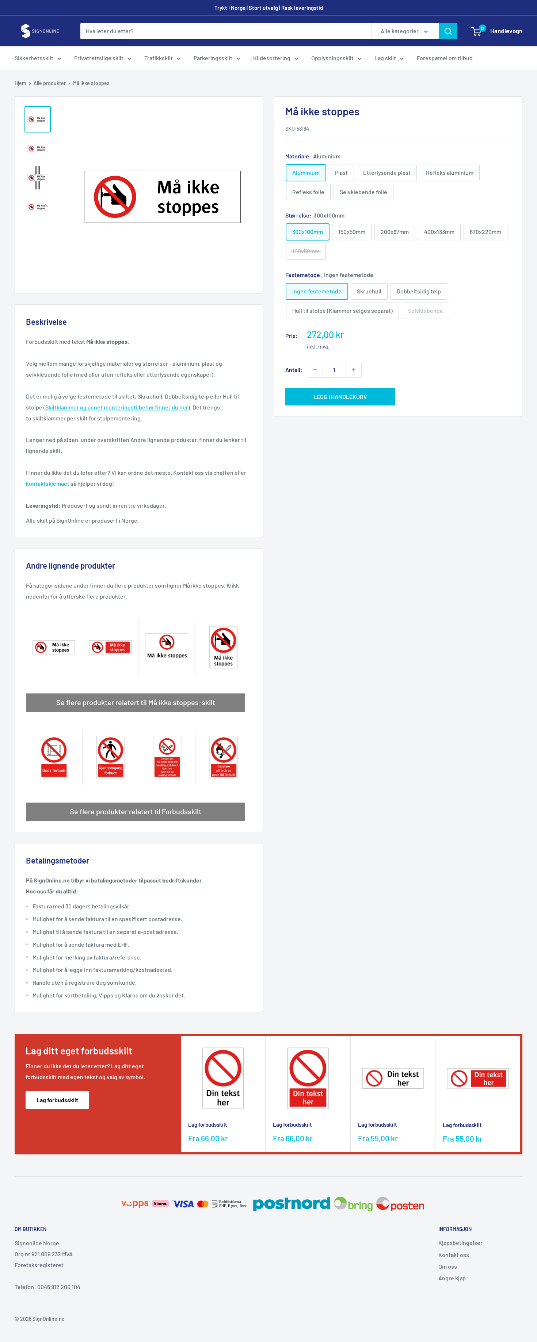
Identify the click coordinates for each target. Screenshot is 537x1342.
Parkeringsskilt (213, 57)
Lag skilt (385, 57)
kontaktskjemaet (47, 483)
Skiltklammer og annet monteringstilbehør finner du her (116, 407)
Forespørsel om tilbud (445, 57)
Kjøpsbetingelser (460, 1242)
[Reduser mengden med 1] (315, 369)
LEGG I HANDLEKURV (340, 396)
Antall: (293, 369)
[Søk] (448, 31)
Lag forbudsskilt (57, 1099)
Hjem (20, 83)
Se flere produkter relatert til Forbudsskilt (135, 811)
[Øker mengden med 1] (353, 369)
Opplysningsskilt (332, 57)
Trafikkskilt (158, 57)
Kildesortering (271, 57)
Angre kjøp (452, 1277)
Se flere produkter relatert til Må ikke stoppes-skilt (135, 702)
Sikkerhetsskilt (34, 57)
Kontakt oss (453, 1254)
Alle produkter (50, 83)
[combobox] (225, 31)
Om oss (447, 1266)
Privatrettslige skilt (98, 57)
